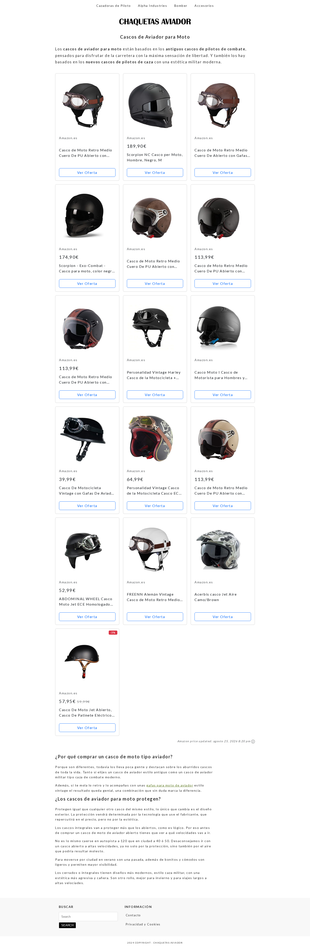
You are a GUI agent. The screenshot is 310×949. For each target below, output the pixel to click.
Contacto (133, 915)
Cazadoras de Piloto (113, 5)
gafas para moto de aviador (169, 785)
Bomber (180, 5)
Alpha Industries (152, 5)
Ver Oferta (87, 172)
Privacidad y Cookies (143, 924)
